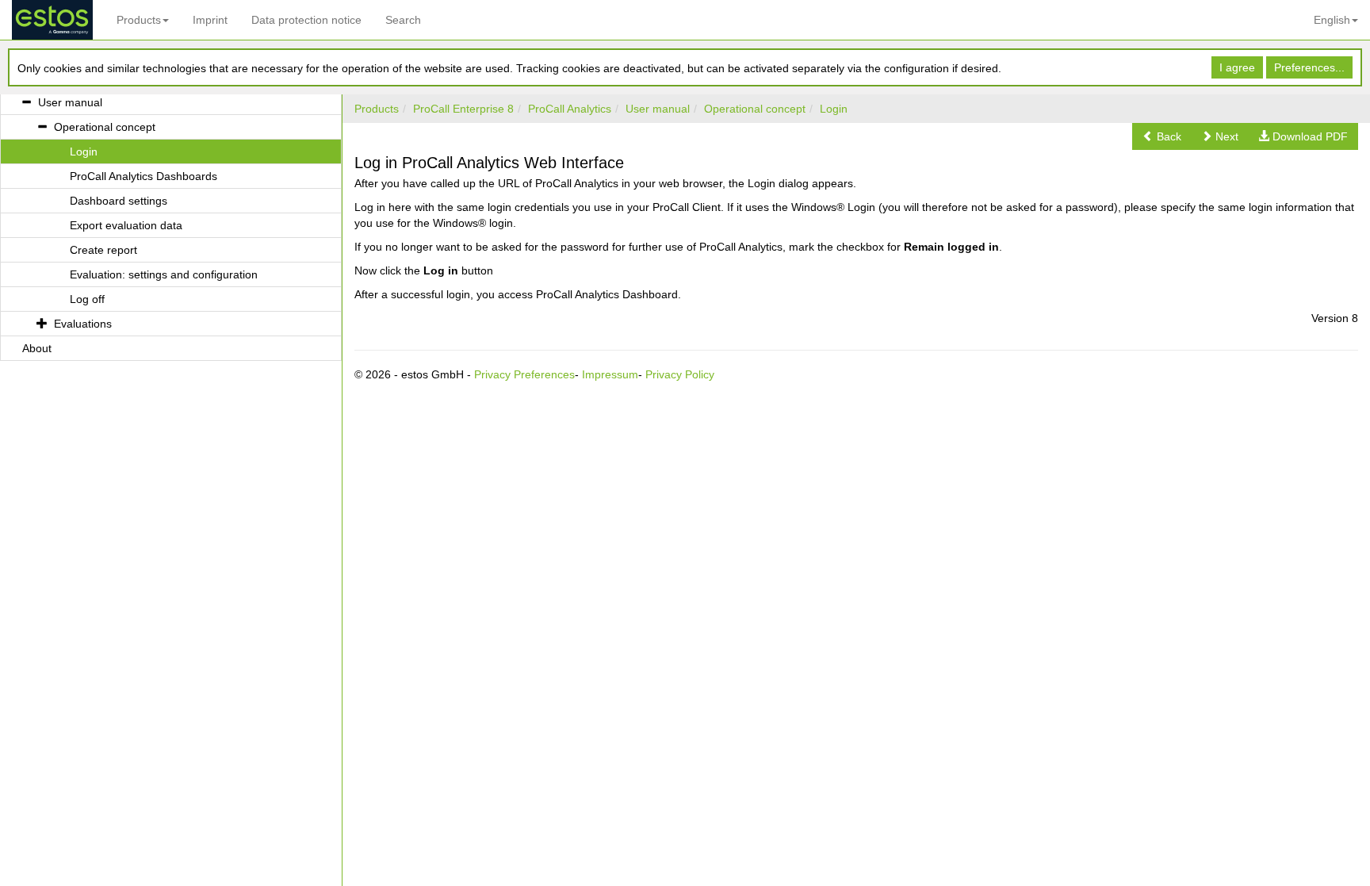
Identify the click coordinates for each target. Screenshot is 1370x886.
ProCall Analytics (569, 108)
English (1332, 19)
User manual (658, 108)
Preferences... (1309, 67)
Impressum (610, 374)
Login (834, 108)
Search (403, 19)
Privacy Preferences (524, 374)
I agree (1237, 67)
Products (139, 19)
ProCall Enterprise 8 (463, 108)
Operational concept (755, 108)
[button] (1162, 136)
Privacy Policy (679, 374)
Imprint (210, 19)
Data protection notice (306, 19)
